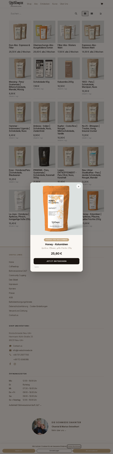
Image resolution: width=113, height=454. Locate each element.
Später (36, 267)
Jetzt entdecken (56, 261)
